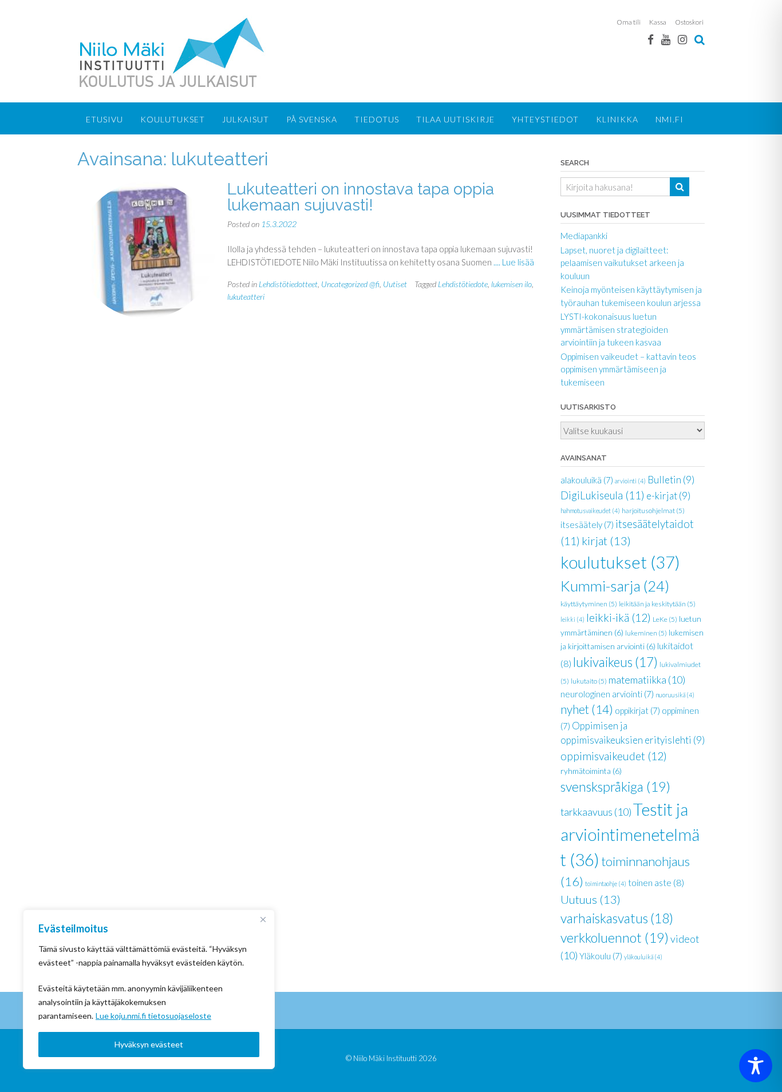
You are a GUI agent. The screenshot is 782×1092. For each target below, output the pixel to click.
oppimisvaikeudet (613, 756)
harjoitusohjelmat (653, 510)
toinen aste (656, 882)
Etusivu (104, 119)
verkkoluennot (614, 938)
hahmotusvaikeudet (590, 510)
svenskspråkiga (615, 787)
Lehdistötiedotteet (288, 284)
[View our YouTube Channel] (665, 39)
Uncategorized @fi (350, 284)
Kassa (657, 22)
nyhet (586, 709)
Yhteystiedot (545, 119)
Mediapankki (583, 236)
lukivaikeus (615, 662)
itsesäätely (587, 524)
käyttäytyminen (588, 603)
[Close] (263, 919)
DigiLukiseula (602, 495)
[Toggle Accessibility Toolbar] (755, 1065)
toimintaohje (605, 883)
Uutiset (395, 284)
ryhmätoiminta (591, 771)
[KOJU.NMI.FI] (174, 52)
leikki (572, 619)
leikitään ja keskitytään (657, 603)
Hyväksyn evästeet (148, 1044)
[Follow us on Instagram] (682, 39)
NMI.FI (669, 119)
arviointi (630, 481)
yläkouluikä (643, 956)
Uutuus (590, 899)
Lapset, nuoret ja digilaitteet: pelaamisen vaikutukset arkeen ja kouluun (622, 263)
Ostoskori (689, 22)
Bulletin (670, 480)
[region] (149, 989)
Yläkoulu (600, 956)
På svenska (311, 119)
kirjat (606, 540)
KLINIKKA (617, 119)
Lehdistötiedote (463, 284)
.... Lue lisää (513, 262)
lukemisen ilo (511, 284)
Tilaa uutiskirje (455, 119)
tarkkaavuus (595, 811)
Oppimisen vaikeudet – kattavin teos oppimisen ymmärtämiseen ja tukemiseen (628, 369)
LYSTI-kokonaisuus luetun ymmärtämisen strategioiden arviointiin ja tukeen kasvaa (614, 329)
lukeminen (646, 633)
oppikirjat (637, 710)
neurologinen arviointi (607, 694)
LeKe (665, 619)
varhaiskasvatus (616, 918)
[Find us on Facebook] (650, 39)
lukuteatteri (245, 296)
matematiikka (647, 679)
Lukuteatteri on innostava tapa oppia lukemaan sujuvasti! (360, 197)
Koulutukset (172, 119)
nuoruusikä (674, 694)
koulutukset (620, 562)
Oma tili (629, 22)
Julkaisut (245, 119)
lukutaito (589, 681)
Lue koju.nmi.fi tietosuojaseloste (153, 1015)
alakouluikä (586, 480)
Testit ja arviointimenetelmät (630, 834)
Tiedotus (376, 119)
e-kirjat (668, 496)
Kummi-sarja (614, 585)
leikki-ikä (618, 617)
